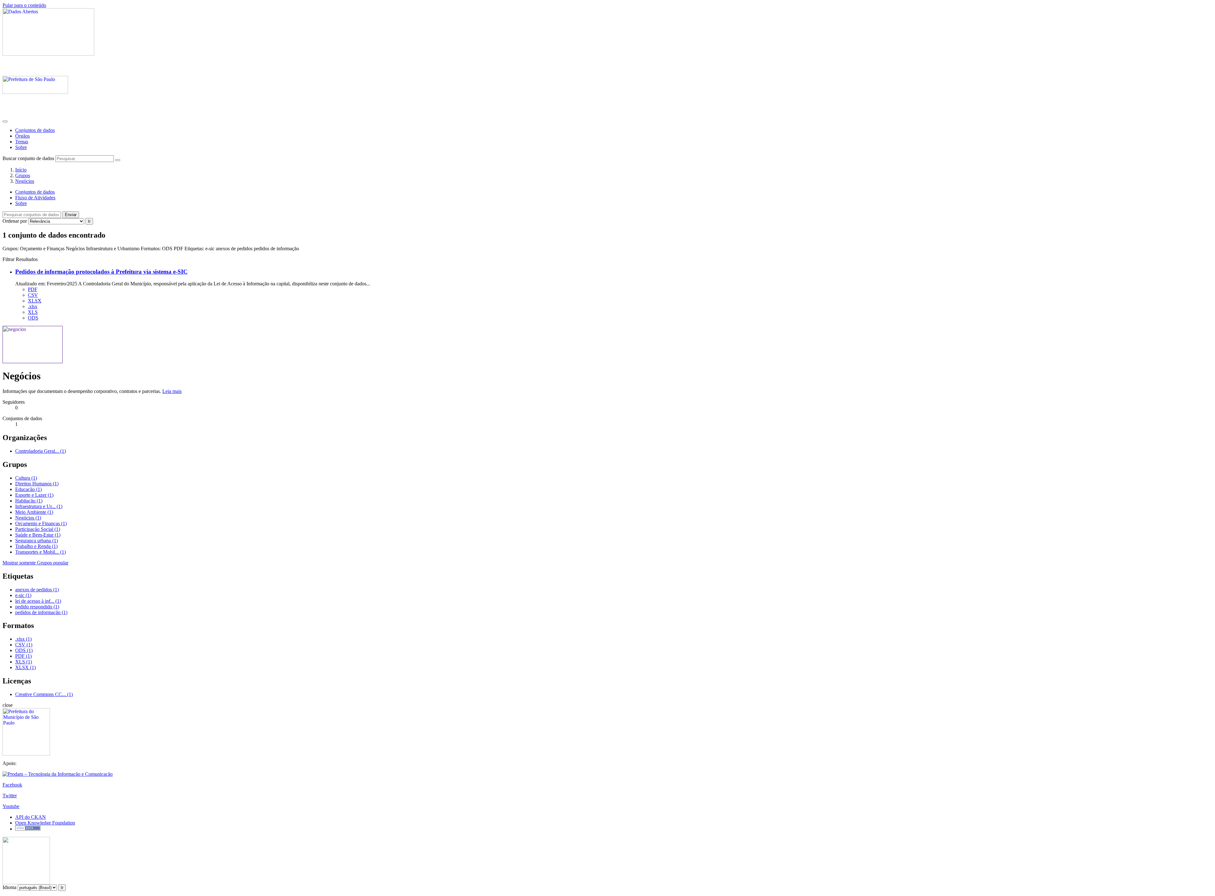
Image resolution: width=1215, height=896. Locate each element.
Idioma (9, 887)
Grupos (22, 175)
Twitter (10, 795)
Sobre (21, 147)
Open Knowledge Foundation (45, 822)
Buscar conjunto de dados (28, 158)
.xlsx (32, 306)
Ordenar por (15, 221)
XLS (33, 312)
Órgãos (22, 136)
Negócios (24, 181)
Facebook (12, 784)
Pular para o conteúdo (24, 5)
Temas (21, 141)
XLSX (34, 300)
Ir (89, 221)
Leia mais (172, 391)
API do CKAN (30, 817)
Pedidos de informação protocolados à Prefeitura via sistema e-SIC (101, 271)
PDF (32, 289)
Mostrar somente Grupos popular (35, 562)
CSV (33, 295)
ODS (33, 317)
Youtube (11, 806)
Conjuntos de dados (35, 130)
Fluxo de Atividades (35, 197)
